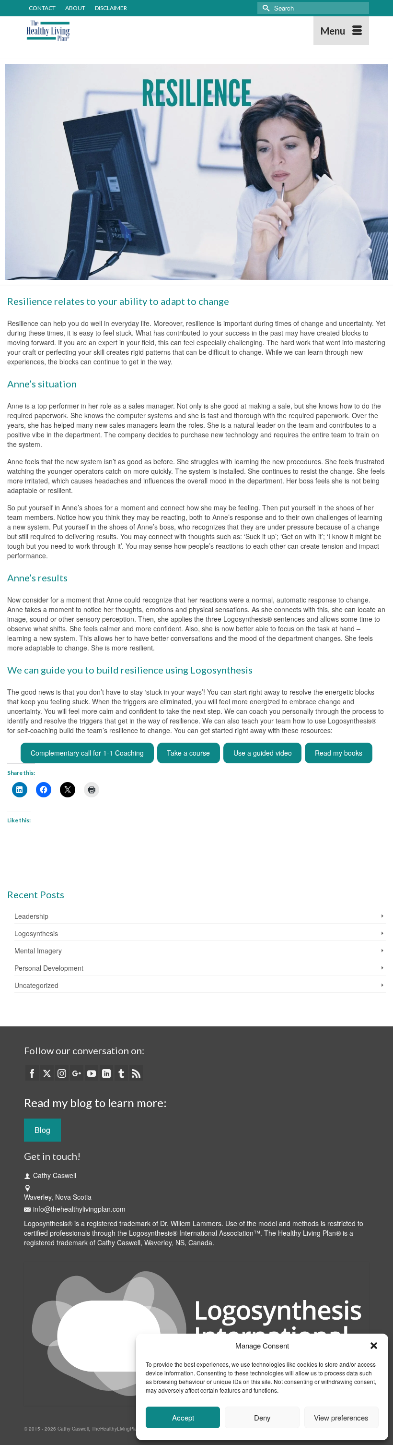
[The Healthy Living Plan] (151, 30)
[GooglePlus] (76, 1072)
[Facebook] (32, 1072)
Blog (42, 1129)
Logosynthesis (36, 933)
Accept (183, 1417)
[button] (374, 1345)
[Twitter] (47, 1072)
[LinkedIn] (106, 1072)
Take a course (188, 753)
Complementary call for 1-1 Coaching (87, 753)
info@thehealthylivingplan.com (79, 1209)
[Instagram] (62, 1072)
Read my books (338, 753)
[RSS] (136, 1072)
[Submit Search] (264, 8)
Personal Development (48, 968)
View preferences (341, 1417)
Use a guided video (262, 753)
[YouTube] (91, 1072)
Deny (262, 1417)
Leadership (31, 916)
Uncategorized (36, 985)
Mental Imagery (38, 950)
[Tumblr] (121, 1072)
